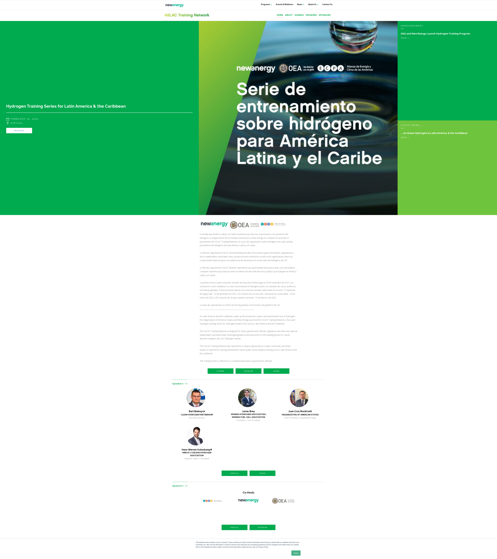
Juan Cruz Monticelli (300, 411)
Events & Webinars (284, 4)
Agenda (299, 15)
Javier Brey (248, 411)
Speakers (311, 15)
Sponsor (248, 371)
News (299, 4)
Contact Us (327, 4)
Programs (265, 4)
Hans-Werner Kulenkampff (197, 449)
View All (234, 473)
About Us (312, 4)
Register (19, 130)
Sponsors (325, 15)
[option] (298, 118)
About (289, 15)
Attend (220, 371)
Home (280, 15)
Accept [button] (296, 553)
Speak (276, 371)
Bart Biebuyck (197, 411)
